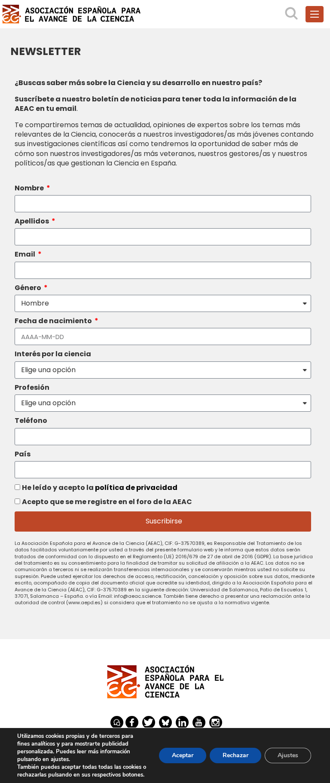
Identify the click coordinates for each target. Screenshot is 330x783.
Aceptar (182, 755)
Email (26, 254)
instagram (215, 722)
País (23, 454)
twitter (148, 722)
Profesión (32, 387)
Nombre (30, 188)
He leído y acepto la (99, 487)
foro (116, 722)
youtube (198, 722)
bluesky (165, 722)
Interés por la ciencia (53, 354)
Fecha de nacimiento (54, 321)
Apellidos (32, 221)
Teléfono (31, 420)
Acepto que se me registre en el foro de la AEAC (107, 502)
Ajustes (288, 755)
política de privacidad (136, 487)
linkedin (182, 722)
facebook (131, 722)
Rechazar (235, 755)
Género (29, 288)
